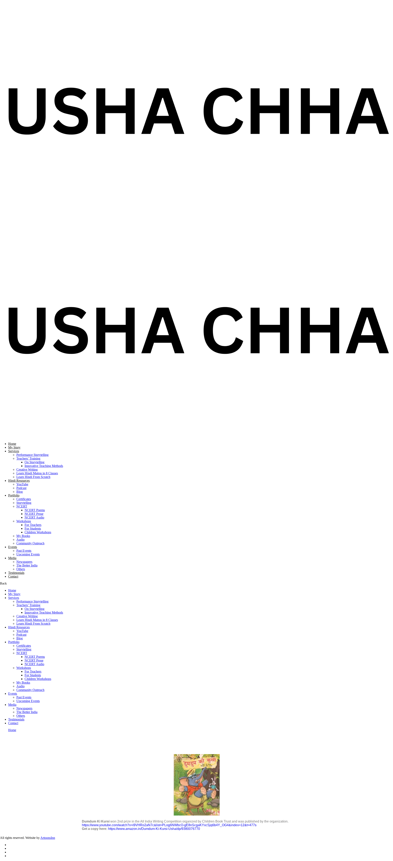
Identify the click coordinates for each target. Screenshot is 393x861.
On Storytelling (34, 462)
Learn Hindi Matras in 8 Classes (37, 473)
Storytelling (23, 502)
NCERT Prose (34, 513)
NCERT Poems (35, 510)
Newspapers (24, 561)
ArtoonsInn (47, 837)
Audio (20, 539)
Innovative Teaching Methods (44, 466)
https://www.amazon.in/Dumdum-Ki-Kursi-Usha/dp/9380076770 (154, 828)
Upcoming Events (28, 554)
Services (13, 451)
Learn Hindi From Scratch (33, 477)
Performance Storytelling (32, 455)
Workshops (23, 521)
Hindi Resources (19, 480)
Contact (13, 576)
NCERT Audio (34, 517)
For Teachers (33, 525)
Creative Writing (27, 469)
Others (20, 569)
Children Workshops (38, 532)
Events (12, 547)
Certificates (23, 499)
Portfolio (13, 495)
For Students (33, 528)
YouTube (22, 484)
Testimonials (16, 572)
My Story (14, 447)
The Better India (26, 565)
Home (12, 443)
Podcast (21, 488)
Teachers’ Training (28, 458)
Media (12, 558)
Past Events (23, 550)
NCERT (21, 506)
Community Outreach (30, 543)
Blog (19, 491)
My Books (23, 536)
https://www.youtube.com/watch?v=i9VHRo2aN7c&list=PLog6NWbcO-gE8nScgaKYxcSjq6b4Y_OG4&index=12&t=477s (169, 825)
